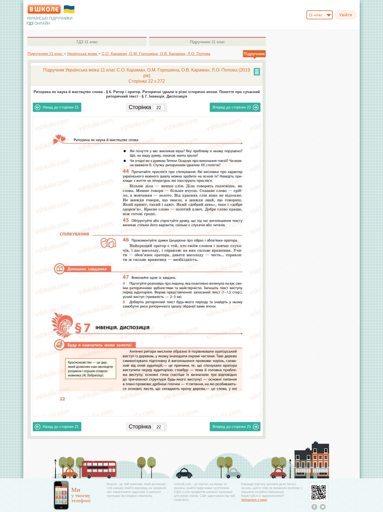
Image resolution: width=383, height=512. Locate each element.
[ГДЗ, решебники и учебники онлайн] (44, 9)
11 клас (87, 42)
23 (232, 107)
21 (61, 107)
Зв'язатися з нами (254, 499)
